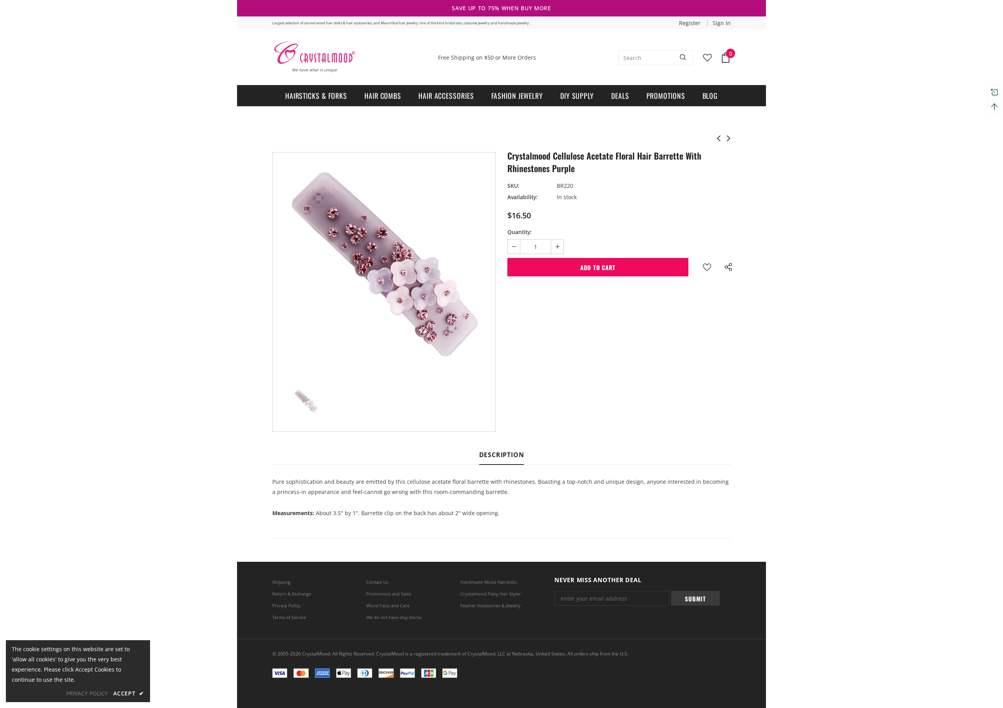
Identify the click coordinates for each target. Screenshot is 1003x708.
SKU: (513, 185)
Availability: (522, 197)
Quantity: (519, 232)
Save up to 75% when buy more (501, 8)
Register (690, 23)
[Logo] (314, 52)
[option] (384, 263)
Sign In (722, 23)
